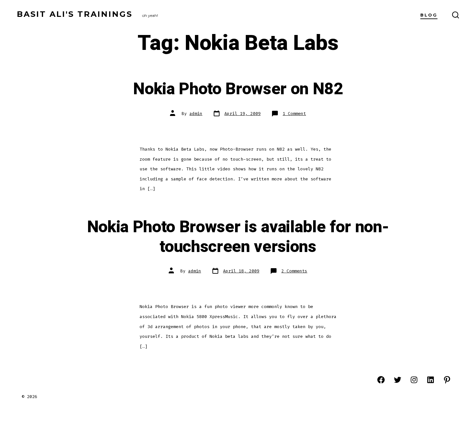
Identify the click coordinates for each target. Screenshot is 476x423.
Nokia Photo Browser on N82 (238, 89)
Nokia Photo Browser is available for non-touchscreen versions (238, 237)
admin (195, 113)
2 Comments (294, 271)
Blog (428, 15)
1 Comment (294, 113)
